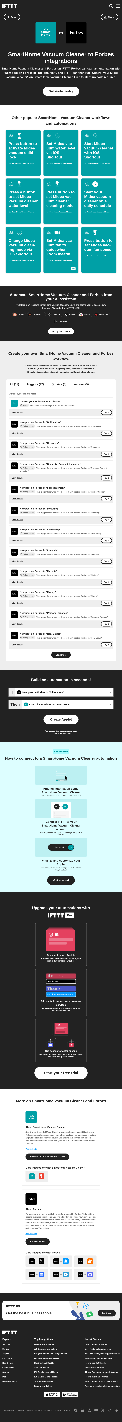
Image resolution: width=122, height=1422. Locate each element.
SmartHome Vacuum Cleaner (47, 54)
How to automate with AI (96, 1344)
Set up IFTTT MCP (61, 331)
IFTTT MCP (7, 1358)
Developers (8, 1410)
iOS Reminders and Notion (46, 1372)
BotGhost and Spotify (44, 1363)
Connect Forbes (37, 1242)
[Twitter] (103, 1410)
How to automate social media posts (101, 1381)
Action (25, 405)
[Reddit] (116, 1410)
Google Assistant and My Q (46, 1358)
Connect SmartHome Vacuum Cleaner (47, 1157)
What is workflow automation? (98, 1358)
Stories (5, 1349)
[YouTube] (96, 1410)
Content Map (8, 1368)
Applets (5, 1354)
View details (17, 412)
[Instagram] (89, 1410)
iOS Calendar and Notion (45, 1349)
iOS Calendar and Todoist (45, 1377)
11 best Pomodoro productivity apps (101, 1372)
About (67, 1410)
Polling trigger (28, 426)
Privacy (57, 1410)
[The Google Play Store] (70, 1395)
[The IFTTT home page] (9, 6)
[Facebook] (76, 1410)
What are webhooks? (94, 1368)
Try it (106, 412)
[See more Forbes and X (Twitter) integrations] (36, 1261)
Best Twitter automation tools (98, 1349)
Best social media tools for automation (102, 1386)
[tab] (14, 384)
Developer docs (9, 1381)
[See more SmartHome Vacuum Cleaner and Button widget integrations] (36, 1176)
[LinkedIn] (82, 1410)
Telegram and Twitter (43, 1381)
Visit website (31, 1149)
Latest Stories (93, 1339)
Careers (20, 1410)
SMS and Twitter (41, 1368)
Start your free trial (61, 1073)
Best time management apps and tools (102, 1354)
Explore (6, 1339)
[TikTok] (109, 1410)
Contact (48, 1410)
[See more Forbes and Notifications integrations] (61, 1261)
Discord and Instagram (44, 1344)
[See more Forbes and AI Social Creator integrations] (85, 1261)
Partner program (34, 1410)
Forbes (104, 54)
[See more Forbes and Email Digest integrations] (36, 1274)
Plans (5, 1377)
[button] (118, 6)
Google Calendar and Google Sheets (50, 1354)
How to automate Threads (96, 1377)
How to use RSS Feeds (95, 1363)
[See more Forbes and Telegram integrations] (61, 1274)
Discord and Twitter (43, 1386)
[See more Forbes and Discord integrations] (85, 1274)
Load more (61, 655)
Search (5, 1372)
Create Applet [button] (61, 719)
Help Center (7, 1363)
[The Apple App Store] (52, 1395)
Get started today (61, 91)
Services (6, 1344)
